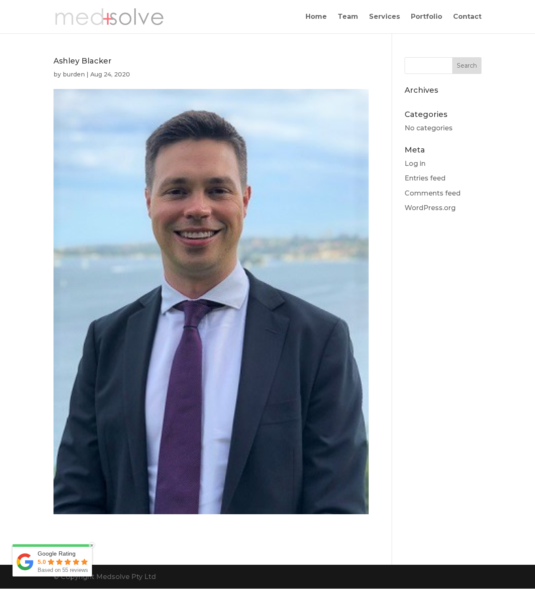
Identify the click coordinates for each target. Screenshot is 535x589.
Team (348, 17)
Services (384, 17)
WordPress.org (430, 208)
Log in (415, 164)
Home (316, 17)
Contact (467, 17)
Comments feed (433, 193)
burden (74, 74)
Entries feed (425, 178)
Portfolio (426, 17)
